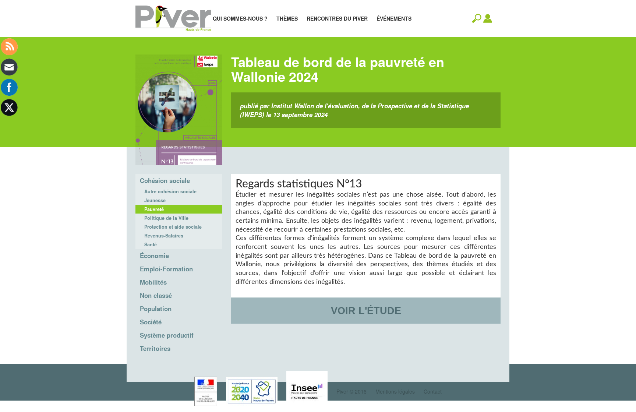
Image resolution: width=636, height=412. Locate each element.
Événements (394, 18)
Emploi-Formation (166, 268)
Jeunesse (155, 200)
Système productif (167, 335)
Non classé (156, 295)
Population (156, 308)
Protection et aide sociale (173, 226)
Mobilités (153, 282)
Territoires (155, 348)
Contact (433, 391)
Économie (154, 255)
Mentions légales (395, 391)
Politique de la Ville (166, 218)
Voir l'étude (366, 310)
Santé (150, 244)
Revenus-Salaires (163, 235)
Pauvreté (154, 209)
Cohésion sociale (165, 180)
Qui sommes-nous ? (240, 18)
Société (151, 321)
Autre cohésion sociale (170, 191)
